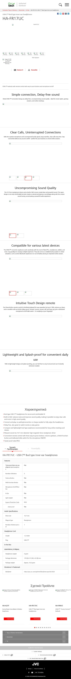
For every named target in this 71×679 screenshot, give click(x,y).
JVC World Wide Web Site (36, 658)
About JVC (7, 655)
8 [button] (48, 627)
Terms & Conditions (38, 668)
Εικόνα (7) (20, 70)
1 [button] (34, 627)
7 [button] (46, 627)
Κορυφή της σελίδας (35, 648)
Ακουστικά (21, 10)
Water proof (11, 506)
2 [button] (36, 627)
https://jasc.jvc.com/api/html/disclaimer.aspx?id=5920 (39, 572)
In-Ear (27, 10)
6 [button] (44, 627)
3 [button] (38, 627)
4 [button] (40, 627)
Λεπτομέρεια (10, 619)
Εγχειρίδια (34, 70)
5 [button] (42, 627)
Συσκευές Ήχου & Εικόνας (10, 10)
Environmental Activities (46, 655)
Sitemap (30, 668)
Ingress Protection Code (12, 502)
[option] (13, 607)
